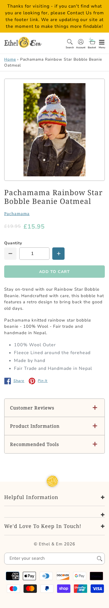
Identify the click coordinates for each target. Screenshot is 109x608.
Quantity (13, 243)
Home (10, 59)
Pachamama (17, 213)
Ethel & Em (51, 544)
